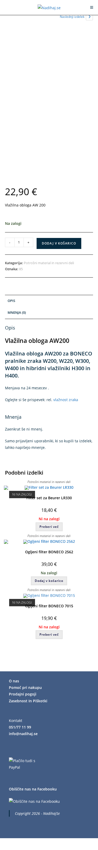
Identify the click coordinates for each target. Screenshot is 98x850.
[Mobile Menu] (91, 7)
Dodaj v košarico (59, 243)
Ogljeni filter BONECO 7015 (49, 605)
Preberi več (49, 526)
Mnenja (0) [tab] (17, 312)
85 (21, 269)
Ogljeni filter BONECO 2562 (49, 551)
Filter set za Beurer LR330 (49, 497)
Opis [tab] (11, 301)
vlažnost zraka (65, 399)
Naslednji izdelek (72, 16)
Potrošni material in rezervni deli (49, 263)
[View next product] (89, 16)
